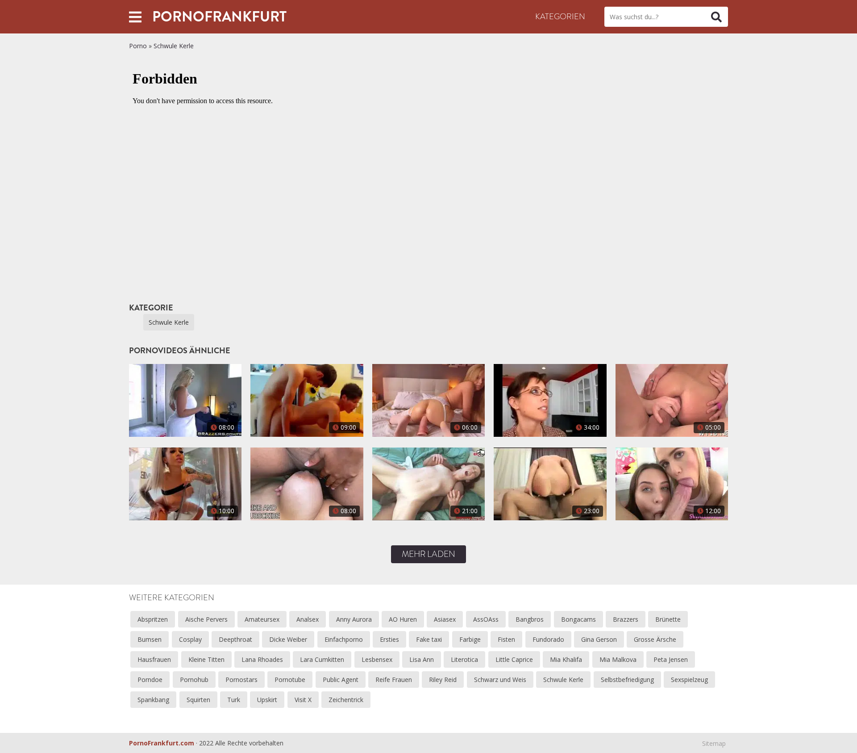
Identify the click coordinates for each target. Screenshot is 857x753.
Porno (138, 46)
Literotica (464, 659)
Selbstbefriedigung (627, 679)
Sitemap (714, 743)
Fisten (506, 639)
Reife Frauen (393, 679)
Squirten (198, 699)
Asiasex (445, 619)
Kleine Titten (206, 659)
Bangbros (530, 619)
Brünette (668, 619)
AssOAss (486, 619)
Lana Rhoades (262, 659)
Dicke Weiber (288, 639)
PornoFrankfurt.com (161, 743)
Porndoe (149, 679)
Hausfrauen (154, 659)
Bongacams (578, 619)
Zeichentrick (346, 699)
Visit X (303, 699)
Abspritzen (152, 619)
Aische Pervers (206, 619)
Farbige (470, 639)
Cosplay (190, 639)
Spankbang (153, 699)
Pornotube (290, 679)
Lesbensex (377, 659)
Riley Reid (443, 679)
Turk (233, 699)
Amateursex (262, 619)
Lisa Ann (421, 659)
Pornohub (194, 679)
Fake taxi (429, 639)
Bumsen (149, 639)
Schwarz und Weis (500, 679)
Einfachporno (343, 639)
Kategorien (560, 16)
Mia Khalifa (566, 659)
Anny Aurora (354, 619)
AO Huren (403, 619)
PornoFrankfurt (219, 16)
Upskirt (267, 699)
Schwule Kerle (174, 46)
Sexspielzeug (689, 679)
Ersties (389, 639)
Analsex (307, 619)
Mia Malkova (618, 659)
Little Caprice (514, 659)
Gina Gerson (599, 639)
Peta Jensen (670, 659)
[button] (135, 16)
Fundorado (548, 639)
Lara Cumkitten (322, 659)
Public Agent (340, 679)
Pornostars (241, 679)
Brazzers (625, 619)
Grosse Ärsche (655, 639)
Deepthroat (235, 639)
